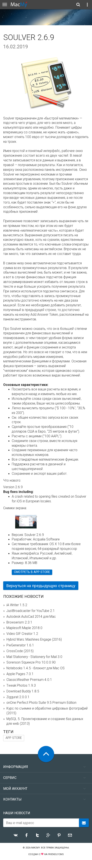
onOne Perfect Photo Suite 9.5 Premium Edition (41, 703)
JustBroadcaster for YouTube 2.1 (30, 611)
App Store (14, 738)
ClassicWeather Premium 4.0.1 (29, 680)
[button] (34, 519)
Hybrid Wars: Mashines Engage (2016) (34, 639)
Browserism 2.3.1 (19, 622)
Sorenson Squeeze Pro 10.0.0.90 (31, 662)
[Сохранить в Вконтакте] (16, 835)
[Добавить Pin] (59, 835)
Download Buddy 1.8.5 (22, 691)
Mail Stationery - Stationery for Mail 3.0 (34, 657)
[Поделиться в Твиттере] (37, 835)
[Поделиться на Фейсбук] (26, 835)
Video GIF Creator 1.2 (22, 634)
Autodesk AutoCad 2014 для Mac (31, 617)
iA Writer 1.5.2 (16, 605)
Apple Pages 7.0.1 (20, 674)
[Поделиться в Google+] (48, 835)
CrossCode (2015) (20, 651)
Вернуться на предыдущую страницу (40, 585)
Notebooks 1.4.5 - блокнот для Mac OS (35, 668)
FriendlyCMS (56, 854)
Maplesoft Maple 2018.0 (24, 628)
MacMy (35, 847)
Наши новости (16, 813)
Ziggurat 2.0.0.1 (18, 697)
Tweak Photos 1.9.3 (21, 685)
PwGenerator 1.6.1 (20, 645)
